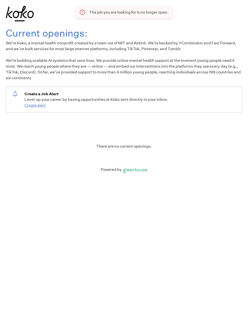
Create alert (35, 105)
